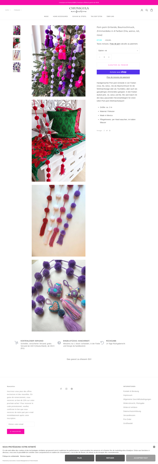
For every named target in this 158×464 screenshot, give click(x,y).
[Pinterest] (109, 130)
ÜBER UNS (110, 16)
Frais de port (115, 44)
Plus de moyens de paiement (118, 77)
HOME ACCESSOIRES (60, 16)
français (17, 10)
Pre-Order (127, 419)
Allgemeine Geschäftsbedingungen (137, 399)
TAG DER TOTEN (96, 16)
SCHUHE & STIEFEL (79, 16)
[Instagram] (66, 388)
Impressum (127, 395)
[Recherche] (147, 10)
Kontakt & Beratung (131, 391)
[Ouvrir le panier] (152, 10)
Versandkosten (129, 415)
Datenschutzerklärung (132, 411)
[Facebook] (104, 130)
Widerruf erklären (130, 407)
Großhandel (128, 423)
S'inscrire (15, 431)
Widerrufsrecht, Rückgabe (133, 403)
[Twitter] (107, 130)
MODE (46, 16)
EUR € (7, 10)
